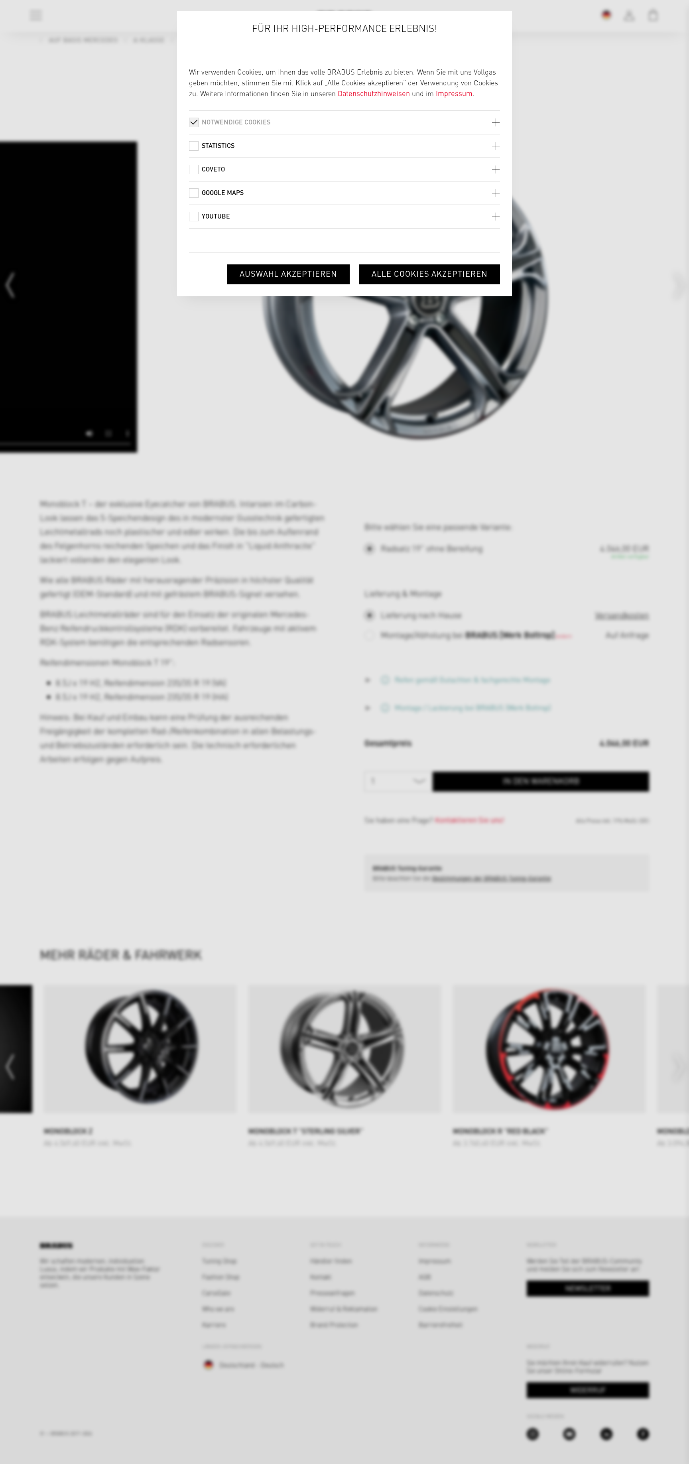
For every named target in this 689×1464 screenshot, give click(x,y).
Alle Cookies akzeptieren (430, 273)
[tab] (344, 122)
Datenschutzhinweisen (374, 93)
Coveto (213, 168)
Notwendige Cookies (236, 121)
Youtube (216, 216)
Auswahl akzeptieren (288, 273)
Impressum (454, 93)
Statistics (218, 145)
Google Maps (223, 192)
